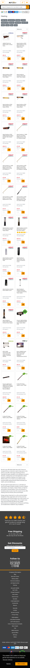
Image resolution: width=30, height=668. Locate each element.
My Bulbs (15, 599)
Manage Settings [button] (7, 659)
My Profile (15, 590)
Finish (15, 25)
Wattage (17, 20)
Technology (18, 22)
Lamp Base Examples (15, 619)
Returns (15, 605)
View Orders (15, 594)
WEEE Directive (15, 630)
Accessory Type (5, 22)
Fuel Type (12, 22)
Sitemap (15, 585)
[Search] (27, 7)
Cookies (15, 610)
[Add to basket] (9, 58)
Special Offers (15, 632)
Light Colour (24, 22)
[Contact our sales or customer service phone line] (22, 2)
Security (15, 608)
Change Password (15, 592)
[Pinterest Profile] (15, 566)
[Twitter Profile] (11, 563)
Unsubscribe (15, 603)
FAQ (15, 628)
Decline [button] (9, 663)
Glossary (15, 634)
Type (12, 25)
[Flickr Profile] (18, 566)
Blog (15, 574)
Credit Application (15, 601)
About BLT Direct (15, 576)
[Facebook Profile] (16, 563)
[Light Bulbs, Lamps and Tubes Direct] (12, 2)
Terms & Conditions (15, 581)
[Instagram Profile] (12, 566)
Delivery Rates (15, 578)
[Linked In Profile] (19, 563)
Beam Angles (15, 626)
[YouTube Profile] (14, 563)
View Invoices (15, 596)
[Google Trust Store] (4, 12)
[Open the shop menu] (3, 2)
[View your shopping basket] (27, 2)
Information (15, 617)
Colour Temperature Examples (15, 624)
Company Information (15, 572)
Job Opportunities (15, 583)
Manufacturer (11, 20)
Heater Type (4, 20)
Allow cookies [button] (21, 663)
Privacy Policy (15, 614)
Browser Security (15, 612)
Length (7, 25)
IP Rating (23, 20)
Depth (3, 25)
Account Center (15, 588)
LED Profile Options (15, 621)
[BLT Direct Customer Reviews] (15, 517)
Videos (15, 637)
